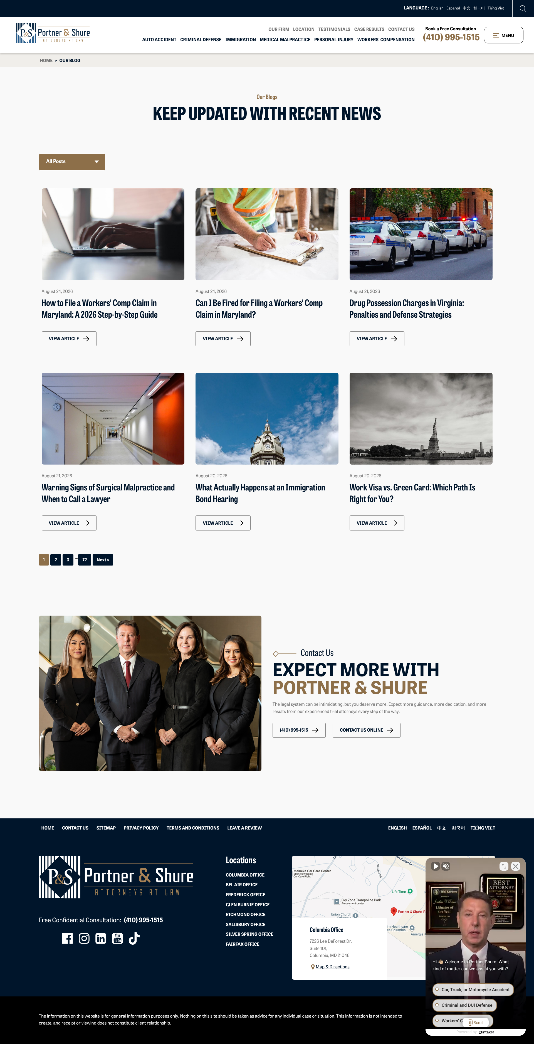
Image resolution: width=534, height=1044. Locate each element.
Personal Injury (333, 40)
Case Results (369, 30)
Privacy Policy (141, 828)
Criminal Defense (200, 40)
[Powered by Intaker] (486, 1032)
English (437, 8)
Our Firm (278, 30)
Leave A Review (244, 828)
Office (245, 875)
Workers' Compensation (386, 40)
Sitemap (106, 828)
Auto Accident (159, 40)
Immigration (240, 40)
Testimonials (334, 30)
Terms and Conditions (193, 828)
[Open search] (523, 9)
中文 (467, 8)
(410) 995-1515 (451, 38)
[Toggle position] (504, 866)
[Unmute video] (435, 866)
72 (84, 560)
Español (453, 8)
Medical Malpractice (285, 40)
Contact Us (401, 30)
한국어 (479, 8)
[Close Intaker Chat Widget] (515, 866)
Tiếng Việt (496, 8)
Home (46, 61)
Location (304, 30)
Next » (103, 560)
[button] (69, 338)
